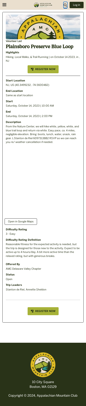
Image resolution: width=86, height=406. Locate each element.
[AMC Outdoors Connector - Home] (43, 5)
